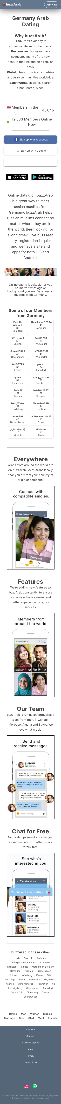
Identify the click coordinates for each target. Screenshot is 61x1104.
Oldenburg (32, 992)
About (30, 1049)
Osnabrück (17, 992)
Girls (21, 1018)
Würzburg (27, 975)
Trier (49, 975)
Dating (13, 1013)
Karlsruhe (41, 958)
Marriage (9, 1018)
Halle (17, 958)
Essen (22, 979)
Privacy (30, 1056)
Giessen (46, 992)
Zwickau (28, 970)
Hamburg (15, 970)
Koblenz (13, 975)
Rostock (28, 958)
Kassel (39, 975)
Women (34, 1013)
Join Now (51, 4)
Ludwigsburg (15, 988)
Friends (52, 1018)
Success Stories (30, 1042)
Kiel (53, 983)
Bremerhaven (44, 970)
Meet (41, 1018)
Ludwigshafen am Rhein (23, 962)
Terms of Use (40, 170)
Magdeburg (50, 979)
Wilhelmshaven (26, 983)
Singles (47, 1013)
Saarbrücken (30, 996)
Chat (31, 1018)
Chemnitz (45, 962)
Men (23, 1013)
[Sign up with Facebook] (30, 143)
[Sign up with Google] (30, 154)
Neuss (24, 966)
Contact (30, 1036)
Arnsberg (10, 979)
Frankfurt (48, 988)
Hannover (42, 983)
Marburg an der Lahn (43, 966)
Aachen (10, 983)
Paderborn (34, 979)
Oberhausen (32, 988)
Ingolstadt (12, 966)
